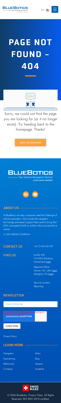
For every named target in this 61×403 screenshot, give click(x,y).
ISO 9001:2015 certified (36, 399)
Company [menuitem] (8, 369)
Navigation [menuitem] (8, 353)
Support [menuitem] (39, 363)
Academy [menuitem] (39, 369)
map (54, 270)
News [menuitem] (38, 353)
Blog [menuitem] (37, 358)
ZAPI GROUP (12, 234)
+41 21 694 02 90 (43, 246)
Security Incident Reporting (42, 284)
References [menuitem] (8, 363)
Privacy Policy (10, 336)
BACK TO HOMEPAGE (30, 142)
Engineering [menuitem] (9, 358)
